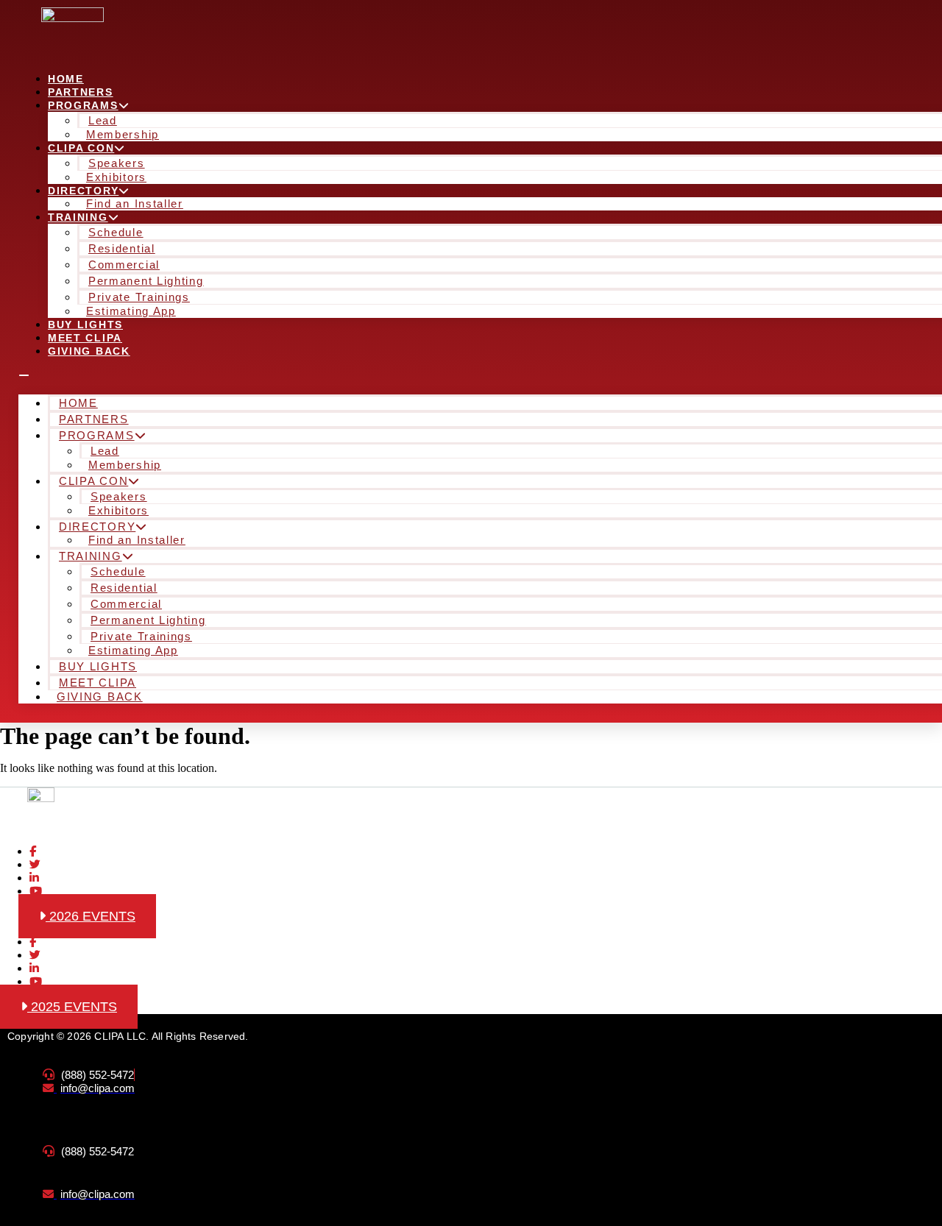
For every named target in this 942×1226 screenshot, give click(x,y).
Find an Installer (134, 203)
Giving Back (89, 351)
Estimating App (131, 311)
